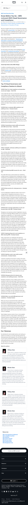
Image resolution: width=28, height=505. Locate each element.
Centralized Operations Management (15, 40)
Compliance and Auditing (13, 51)
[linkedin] (6, 491)
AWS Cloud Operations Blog (7, 13)
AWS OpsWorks (6, 437)
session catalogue (6, 80)
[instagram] (8, 491)
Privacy (3, 499)
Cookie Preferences (16, 499)
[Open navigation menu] (2, 2)
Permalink (11, 25)
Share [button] (17, 25)
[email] (17, 491)
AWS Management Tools (8, 442)
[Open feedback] (26, 252)
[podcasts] (15, 491)
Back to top (13, 495)
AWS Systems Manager (7, 438)
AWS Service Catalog (7, 439)
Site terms (8, 499)
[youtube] (13, 491)
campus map (8, 70)
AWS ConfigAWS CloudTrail (8, 435)
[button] (6, 8)
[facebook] (4, 491)
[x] (2, 491)
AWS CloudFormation (7, 441)
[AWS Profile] (25, 2)
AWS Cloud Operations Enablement (10, 434)
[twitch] (10, 491)
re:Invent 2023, (11, 30)
